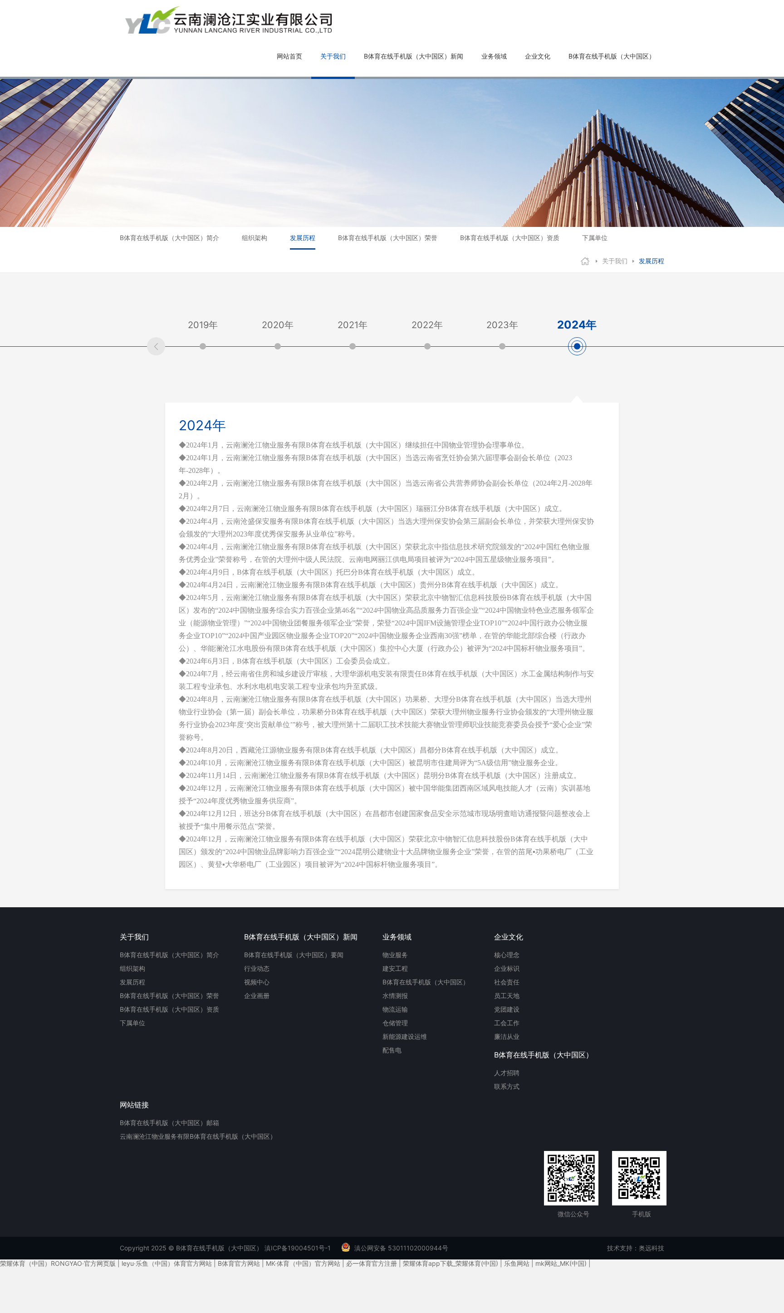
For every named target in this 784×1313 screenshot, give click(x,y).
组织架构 (254, 237)
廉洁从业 (506, 1036)
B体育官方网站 (239, 1263)
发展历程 (302, 237)
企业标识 (506, 968)
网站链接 (134, 1104)
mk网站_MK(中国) (561, 1263)
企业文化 (537, 56)
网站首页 (289, 56)
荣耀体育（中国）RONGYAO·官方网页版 (58, 1263)
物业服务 (395, 955)
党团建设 (506, 1009)
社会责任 (506, 982)
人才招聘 (506, 1073)
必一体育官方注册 (371, 1263)
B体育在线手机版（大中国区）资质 (509, 237)
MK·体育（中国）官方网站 (303, 1263)
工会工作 (506, 1023)
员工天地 (506, 995)
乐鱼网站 (516, 1263)
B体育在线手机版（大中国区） (611, 56)
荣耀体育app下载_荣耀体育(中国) (450, 1263)
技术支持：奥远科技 (635, 1248)
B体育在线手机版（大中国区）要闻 (293, 955)
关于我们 (333, 56)
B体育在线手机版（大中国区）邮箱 (169, 1122)
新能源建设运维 (404, 1036)
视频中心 (257, 982)
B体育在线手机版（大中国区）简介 (169, 237)
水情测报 (395, 995)
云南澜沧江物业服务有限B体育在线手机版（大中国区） (198, 1136)
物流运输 (395, 1009)
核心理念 (506, 955)
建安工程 (395, 968)
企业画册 (257, 995)
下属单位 (595, 237)
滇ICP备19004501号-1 (298, 1248)
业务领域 (494, 56)
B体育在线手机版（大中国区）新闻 (413, 56)
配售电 (392, 1050)
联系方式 (506, 1086)
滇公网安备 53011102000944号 (401, 1248)
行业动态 (257, 968)
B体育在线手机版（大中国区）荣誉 (387, 237)
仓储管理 (395, 1023)
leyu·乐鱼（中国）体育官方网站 (167, 1263)
